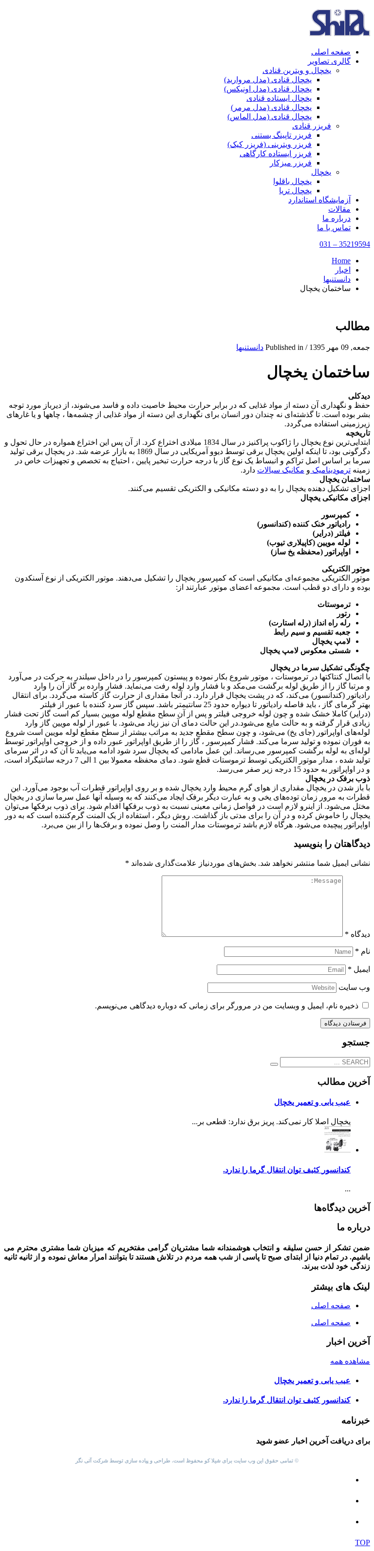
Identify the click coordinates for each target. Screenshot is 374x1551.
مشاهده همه (350, 1361)
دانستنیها (337, 279)
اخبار (343, 270)
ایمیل (359, 969)
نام (362, 951)
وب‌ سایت (354, 987)
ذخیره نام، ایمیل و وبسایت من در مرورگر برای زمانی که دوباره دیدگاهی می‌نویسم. (226, 1006)
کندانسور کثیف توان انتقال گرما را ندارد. (287, 1170)
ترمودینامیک (330, 470)
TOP (362, 1542)
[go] (274, 1064)
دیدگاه (357, 934)
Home (341, 260)
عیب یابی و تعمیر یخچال (312, 1102)
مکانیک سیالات (280, 470)
